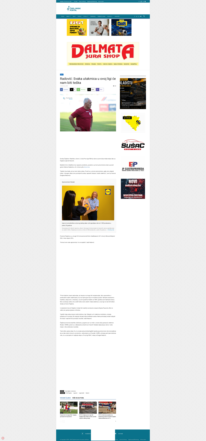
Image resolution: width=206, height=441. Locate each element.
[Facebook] (139, 1)
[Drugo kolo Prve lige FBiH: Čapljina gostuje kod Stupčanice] (69, 408)
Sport (74, 16)
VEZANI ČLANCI (65, 398)
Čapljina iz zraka (101, 16)
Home (62, 16)
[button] (144, 16)
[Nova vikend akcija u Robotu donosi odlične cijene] (133, 93)
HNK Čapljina (69, 393)
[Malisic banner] (133, 198)
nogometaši (81, 393)
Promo (85, 16)
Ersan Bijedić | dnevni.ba (70, 391)
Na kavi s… (109, 16)
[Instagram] (141, 1)
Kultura (79, 16)
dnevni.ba (87, 167)
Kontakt (75, 1)
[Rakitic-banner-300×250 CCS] (99, 35)
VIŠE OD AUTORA (78, 398)
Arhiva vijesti (101, 1)
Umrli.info (117, 16)
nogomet (75, 393)
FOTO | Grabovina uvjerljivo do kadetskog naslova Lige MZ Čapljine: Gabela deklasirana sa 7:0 (107, 416)
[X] (143, 1)
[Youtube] (145, 1)
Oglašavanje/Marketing (92, 1)
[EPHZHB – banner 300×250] (133, 176)
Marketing (92, 16)
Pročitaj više (111, 230)
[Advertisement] (88, 144)
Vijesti (67, 16)
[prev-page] (61, 421)
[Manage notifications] (3, 438)
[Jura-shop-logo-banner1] (103, 65)
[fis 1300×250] (121, 27)
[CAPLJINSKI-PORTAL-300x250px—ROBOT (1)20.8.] (77, 35)
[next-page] (64, 421)
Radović (87, 393)
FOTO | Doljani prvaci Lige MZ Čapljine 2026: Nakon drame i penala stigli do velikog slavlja (87, 416)
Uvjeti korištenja (82, 1)
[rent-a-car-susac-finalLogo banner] (133, 154)
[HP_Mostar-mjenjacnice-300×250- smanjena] (133, 132)
